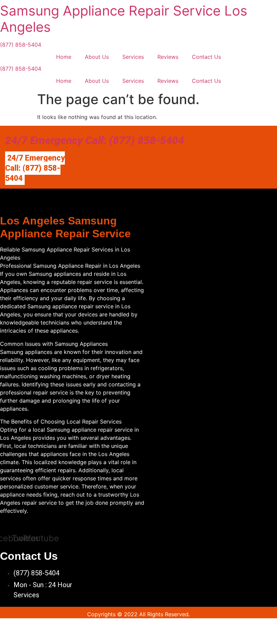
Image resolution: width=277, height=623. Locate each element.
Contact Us (206, 56)
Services (133, 56)
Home (63, 56)
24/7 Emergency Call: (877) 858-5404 (94, 140)
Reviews (167, 56)
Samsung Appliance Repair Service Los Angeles (123, 18)
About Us (97, 56)
